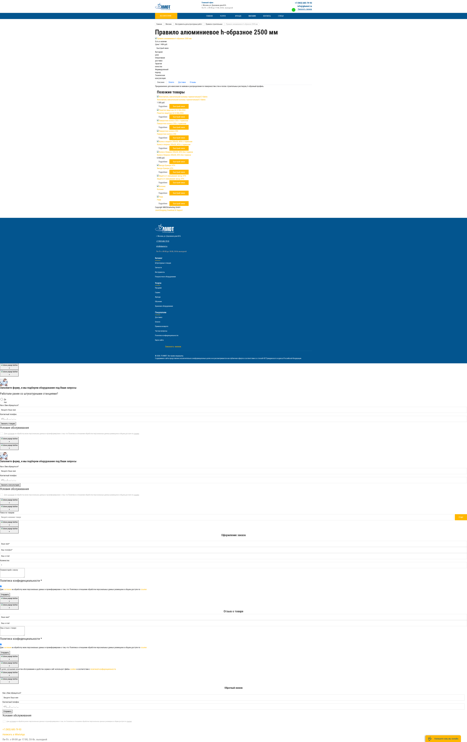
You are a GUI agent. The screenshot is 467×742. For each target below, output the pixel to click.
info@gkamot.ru (304, 6)
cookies (73, 669)
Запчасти (158, 267)
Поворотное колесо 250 (166, 134)
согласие (11, 434)
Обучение (158, 301)
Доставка (158, 317)
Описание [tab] (160, 82)
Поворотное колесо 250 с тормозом (171, 123)
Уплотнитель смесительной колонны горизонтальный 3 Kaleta (181, 100)
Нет (5, 402)
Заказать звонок (173, 346)
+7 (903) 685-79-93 (303, 3)
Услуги (223, 16)
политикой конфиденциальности (103, 669)
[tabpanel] (233, 86)
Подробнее (162, 106)
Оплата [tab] (171, 82)
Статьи (280, 16)
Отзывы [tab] (193, 82)
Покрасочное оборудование (165, 277)
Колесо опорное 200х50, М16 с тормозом (173, 144)
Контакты (267, 16)
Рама (159, 200)
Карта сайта (159, 340)
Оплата (157, 322)
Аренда (238, 16)
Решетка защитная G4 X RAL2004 (170, 113)
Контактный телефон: (8, 414)
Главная (209, 16)
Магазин (252, 16)
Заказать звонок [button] (305, 9)
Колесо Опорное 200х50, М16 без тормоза (174, 155)
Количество (4, 560)
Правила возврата (161, 326)
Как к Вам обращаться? (9, 405)
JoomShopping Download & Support (169, 210)
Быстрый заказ (163, 48)
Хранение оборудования (164, 306)
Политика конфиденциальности (166, 335)
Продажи (158, 288)
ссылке (136, 434)
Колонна (160, 189)
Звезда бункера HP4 (165, 168)
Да (5, 399)
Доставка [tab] (182, 82)
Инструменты (160, 272)
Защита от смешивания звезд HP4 (170, 179)
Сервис (157, 292)
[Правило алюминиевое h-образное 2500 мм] (233, 38)
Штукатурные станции (163, 263)
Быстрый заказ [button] (179, 106)
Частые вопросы (161, 331)
